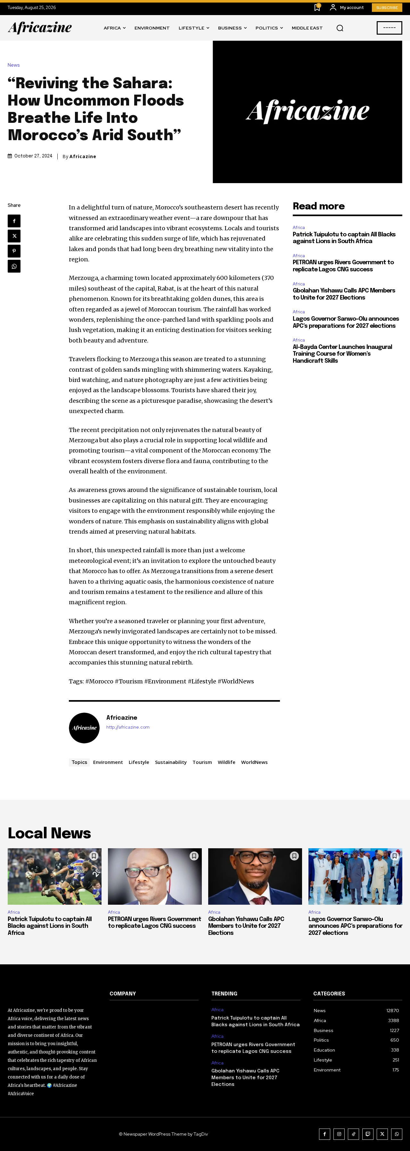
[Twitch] (367, 1134)
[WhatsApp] (14, 266)
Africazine (83, 156)
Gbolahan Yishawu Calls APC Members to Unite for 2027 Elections (246, 926)
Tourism (202, 762)
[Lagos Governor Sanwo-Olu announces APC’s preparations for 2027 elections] (355, 876)
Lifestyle (139, 762)
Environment (108, 762)
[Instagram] (339, 1134)
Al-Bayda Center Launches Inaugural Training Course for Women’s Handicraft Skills (342, 354)
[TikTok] (353, 1134)
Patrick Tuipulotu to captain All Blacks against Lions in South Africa (50, 926)
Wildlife (226, 762)
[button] (340, 28)
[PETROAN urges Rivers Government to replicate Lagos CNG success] (155, 876)
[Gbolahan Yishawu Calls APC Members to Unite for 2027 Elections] (255, 876)
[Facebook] (14, 221)
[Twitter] (14, 236)
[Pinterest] (14, 251)
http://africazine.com (128, 727)
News (14, 65)
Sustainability (171, 762)
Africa (299, 227)
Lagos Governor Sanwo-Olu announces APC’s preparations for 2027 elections (355, 926)
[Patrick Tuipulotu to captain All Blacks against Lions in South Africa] (55, 876)
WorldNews (254, 762)
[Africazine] (84, 728)
